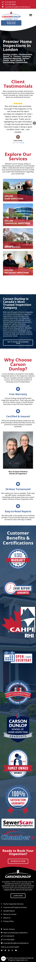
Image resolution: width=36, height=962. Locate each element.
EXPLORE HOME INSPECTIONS (13, 197)
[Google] (9, 950)
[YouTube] (16, 950)
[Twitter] (6, 950)
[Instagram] (13, 950)
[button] (30, 15)
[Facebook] (2, 950)
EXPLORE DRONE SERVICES (12, 246)
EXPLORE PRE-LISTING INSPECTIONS (16, 271)
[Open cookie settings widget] (3, 958)
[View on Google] (18, 137)
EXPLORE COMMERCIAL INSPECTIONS (17, 222)
